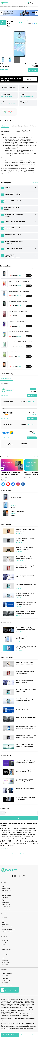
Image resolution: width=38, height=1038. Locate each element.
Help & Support (5, 954)
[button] (10, 1035)
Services (3, 882)
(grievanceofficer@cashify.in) (9, 1012)
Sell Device (4, 936)
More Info (4, 969)
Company (3, 913)
